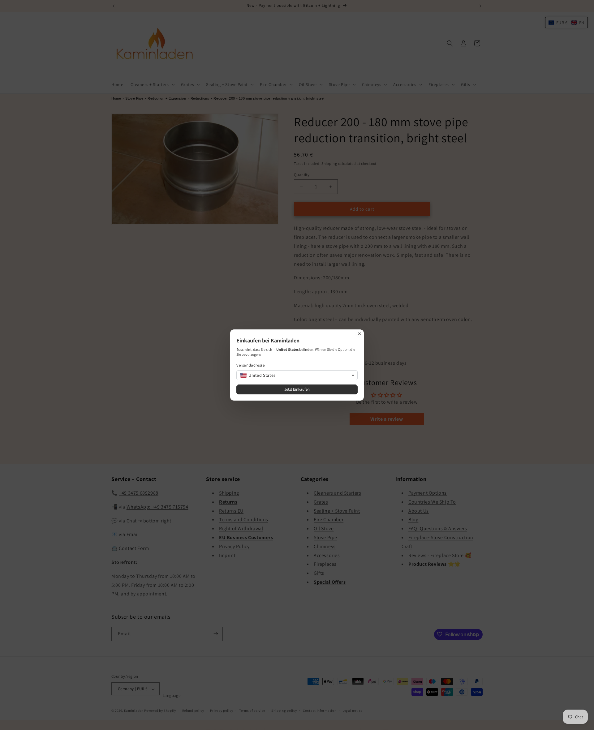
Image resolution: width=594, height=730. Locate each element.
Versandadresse (250, 365)
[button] (297, 375)
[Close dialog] (359, 334)
